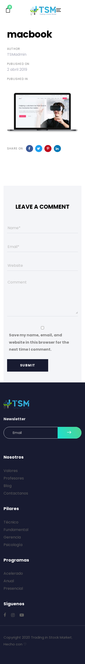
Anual (9, 581)
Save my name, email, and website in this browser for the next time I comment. (39, 342)
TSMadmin (16, 54)
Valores (11, 470)
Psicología (13, 544)
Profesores (14, 478)
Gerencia (12, 537)
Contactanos (16, 493)
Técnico (11, 522)
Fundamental (16, 529)
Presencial (13, 588)
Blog (8, 485)
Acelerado (13, 573)
